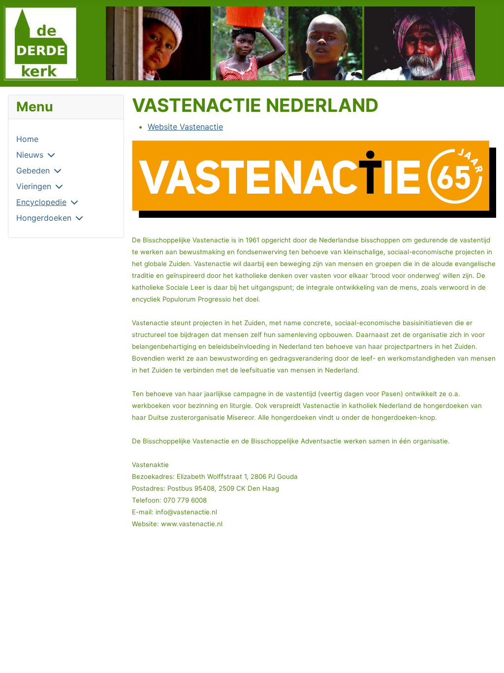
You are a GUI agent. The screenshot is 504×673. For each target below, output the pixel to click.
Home (27, 139)
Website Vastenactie (185, 127)
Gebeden (33, 170)
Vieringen (33, 186)
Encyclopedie (41, 202)
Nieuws (29, 155)
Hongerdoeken (43, 218)
